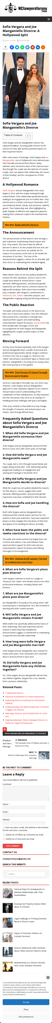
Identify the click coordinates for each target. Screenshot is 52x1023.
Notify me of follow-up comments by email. (25, 834)
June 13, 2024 (10, 40)
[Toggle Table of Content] (27, 136)
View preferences (26, 1017)
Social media (39, 323)
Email (5, 812)
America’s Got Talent (13, 295)
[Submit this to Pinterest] (33, 47)
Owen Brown (24, 40)
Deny (26, 1009)
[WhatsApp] (22, 47)
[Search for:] (26, 874)
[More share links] (43, 47)
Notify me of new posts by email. (20, 839)
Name (6, 804)
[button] (48, 977)
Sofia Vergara (9, 190)
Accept (26, 1002)
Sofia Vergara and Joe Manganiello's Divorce (25, 733)
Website (6, 819)
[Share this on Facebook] (12, 47)
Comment (7, 784)
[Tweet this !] (17, 47)
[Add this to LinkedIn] (38, 47)
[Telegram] (27, 47)
